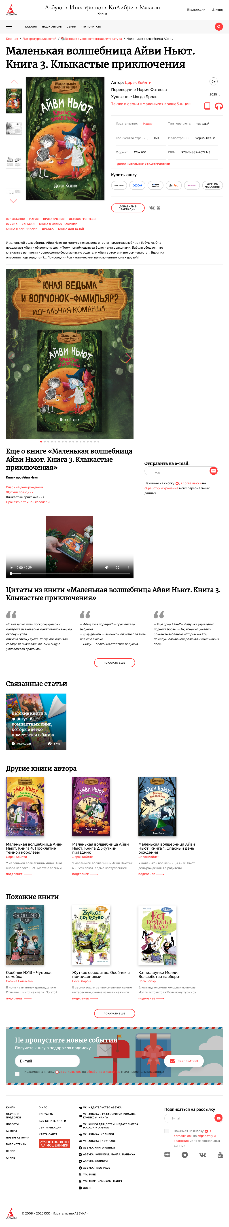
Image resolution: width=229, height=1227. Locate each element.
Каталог (31, 26)
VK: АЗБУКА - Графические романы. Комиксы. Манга (109, 1116)
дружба (48, 228)
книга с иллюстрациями (58, 223)
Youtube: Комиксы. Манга (103, 1181)
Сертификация (50, 1127)
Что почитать (91, 26)
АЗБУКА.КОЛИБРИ (95, 1161)
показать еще (114, 662)
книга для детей (71, 228)
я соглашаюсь (190, 483)
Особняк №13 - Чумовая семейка (29, 975)
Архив (10, 1157)
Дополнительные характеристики (143, 164)
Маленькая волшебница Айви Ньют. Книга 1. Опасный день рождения (166, 848)
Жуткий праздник (19, 492)
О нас (43, 1107)
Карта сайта (48, 1134)
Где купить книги (52, 1120)
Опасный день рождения (25, 487)
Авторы (11, 1131)
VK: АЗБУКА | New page (99, 1141)
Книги (102, 13)
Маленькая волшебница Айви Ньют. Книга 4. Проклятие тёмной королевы (34, 848)
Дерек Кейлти (138, 82)
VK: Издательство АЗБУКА (102, 1107)
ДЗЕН (87, 1188)
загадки (28, 223)
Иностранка (86, 8)
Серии (71, 26)
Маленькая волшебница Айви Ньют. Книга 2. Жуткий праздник (100, 848)
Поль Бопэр (147, 981)
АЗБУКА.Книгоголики (99, 1147)
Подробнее (14, 874)
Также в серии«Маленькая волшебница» (151, 104)
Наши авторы (52, 26)
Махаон (149, 8)
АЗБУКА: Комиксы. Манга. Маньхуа (109, 1154)
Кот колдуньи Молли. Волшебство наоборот (159, 975)
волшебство (15, 219)
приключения (54, 219)
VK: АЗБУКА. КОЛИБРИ (98, 1134)
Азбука (54, 8)
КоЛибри (121, 8)
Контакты (46, 1114)
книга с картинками (22, 228)
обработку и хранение (161, 488)
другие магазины (212, 185)
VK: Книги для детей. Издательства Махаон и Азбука (110, 1126)
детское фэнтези (82, 219)
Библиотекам (16, 1144)
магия (34, 219)
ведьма (11, 223)
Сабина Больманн (19, 981)
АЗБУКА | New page (96, 1167)
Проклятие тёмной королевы (28, 502)
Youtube (89, 1174)
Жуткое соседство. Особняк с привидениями (101, 975)
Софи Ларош (81, 981)
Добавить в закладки (128, 208)
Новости (12, 1124)
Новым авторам (18, 1137)
